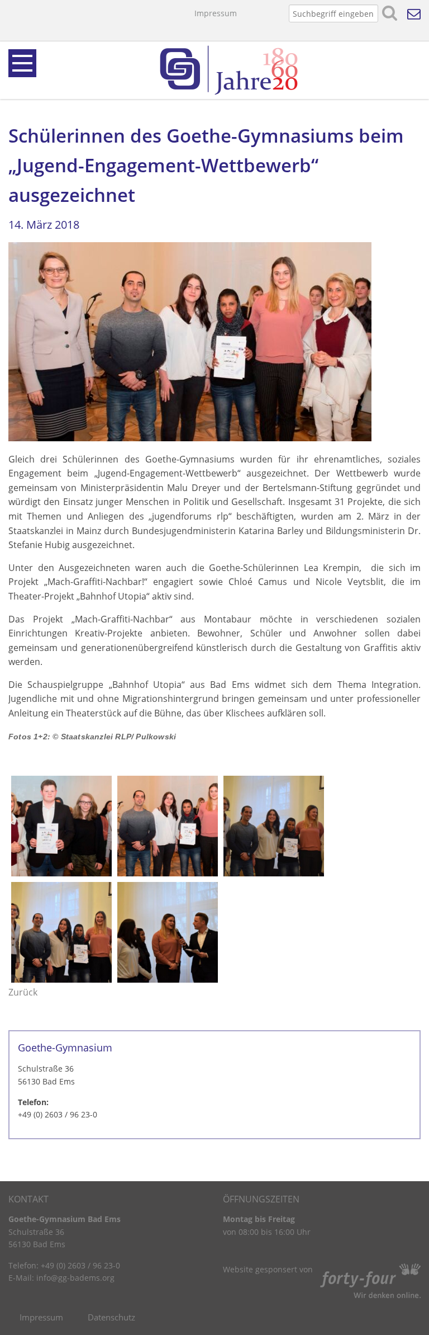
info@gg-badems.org (75, 1277)
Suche (390, 13)
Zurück (22, 992)
